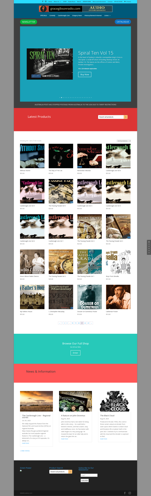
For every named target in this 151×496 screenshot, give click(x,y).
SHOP (64, 1)
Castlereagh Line (64, 15)
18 (89, 97)
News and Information (99, 1)
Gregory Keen (77, 15)
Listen (106, 15)
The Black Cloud (107, 415)
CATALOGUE (123, 21)
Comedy (52, 15)
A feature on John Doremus (73, 415)
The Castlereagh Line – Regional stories (36, 416)
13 (80, 97)
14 (82, 97)
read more (25, 443)
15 (84, 97)
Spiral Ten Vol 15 (95, 53)
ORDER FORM (87, 1)
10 (75, 97)
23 (88, 323)
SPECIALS (43, 15)
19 (91, 97)
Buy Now (84, 74)
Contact (110, 1)
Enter (75, 352)
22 (85, 323)
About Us (56, 1)
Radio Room (71, 1)
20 (79, 323)
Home (50, 1)
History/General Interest (93, 15)
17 (87, 97)
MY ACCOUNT (118, 1)
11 (77, 97)
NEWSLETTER (28, 21)
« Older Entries (25, 451)
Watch (79, 1)
